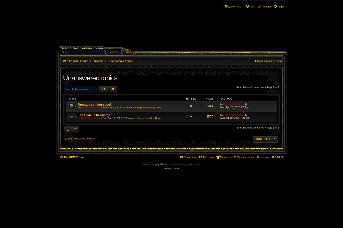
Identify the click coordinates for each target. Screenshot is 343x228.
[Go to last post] (246, 104)
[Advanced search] (93, 48)
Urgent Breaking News (149, 107)
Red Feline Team (90, 107)
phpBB (159, 164)
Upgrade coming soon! (94, 104)
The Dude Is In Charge (94, 115)
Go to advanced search (270, 61)
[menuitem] (278, 6)
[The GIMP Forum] (96, 24)
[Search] (113, 51)
